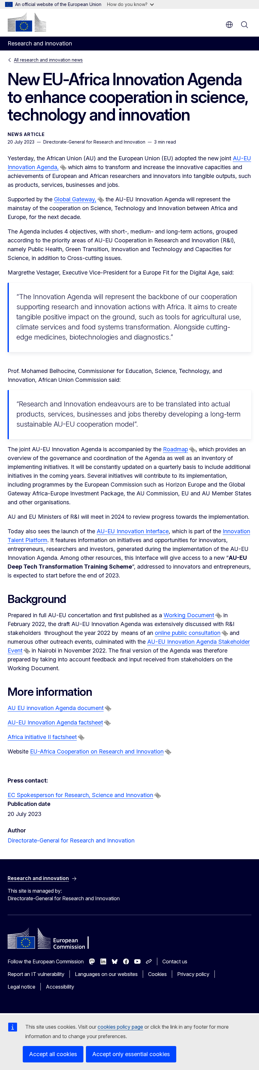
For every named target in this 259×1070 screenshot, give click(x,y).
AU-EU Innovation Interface (133, 531)
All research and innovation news (48, 59)
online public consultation (187, 633)
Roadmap (175, 449)
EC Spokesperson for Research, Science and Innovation (80, 795)
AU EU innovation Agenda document (56, 708)
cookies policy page (120, 1027)
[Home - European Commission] (27, 22)
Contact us (174, 961)
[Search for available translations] (63, 167)
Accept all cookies (53, 1054)
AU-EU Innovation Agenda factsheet (55, 722)
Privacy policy (193, 974)
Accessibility (60, 987)
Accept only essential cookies (131, 1054)
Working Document (189, 615)
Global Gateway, (75, 199)
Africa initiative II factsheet (42, 737)
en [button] (229, 25)
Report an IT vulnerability (36, 974)
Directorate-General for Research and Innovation (71, 840)
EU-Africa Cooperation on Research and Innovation (97, 751)
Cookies (157, 974)
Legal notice (21, 987)
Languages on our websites (106, 974)
